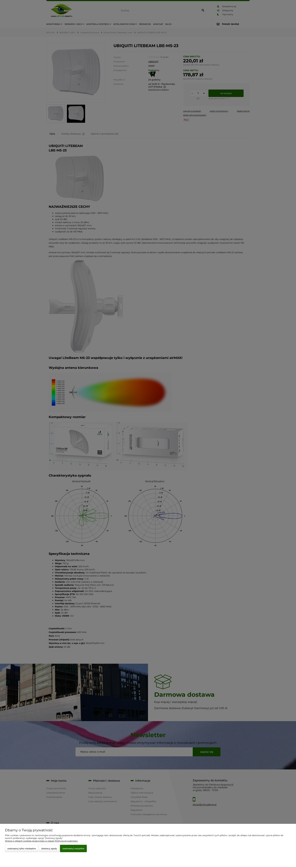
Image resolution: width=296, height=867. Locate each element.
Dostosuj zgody (49, 848)
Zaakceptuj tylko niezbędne (21, 848)
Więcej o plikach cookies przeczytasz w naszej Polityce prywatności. (41, 841)
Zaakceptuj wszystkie (73, 848)
